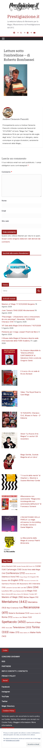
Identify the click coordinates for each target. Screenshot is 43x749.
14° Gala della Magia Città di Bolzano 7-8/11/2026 (21, 326)
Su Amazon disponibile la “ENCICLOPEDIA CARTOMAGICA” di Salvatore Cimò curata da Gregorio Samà (30, 355)
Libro (33, 587)
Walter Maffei (25, 632)
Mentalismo (14, 602)
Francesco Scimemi (31, 580)
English (17, 580)
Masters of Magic (12, 597)
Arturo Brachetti (9, 566)
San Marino (17, 617)
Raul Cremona (15, 608)
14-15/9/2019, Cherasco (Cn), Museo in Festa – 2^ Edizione (30, 415)
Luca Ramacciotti (20, 591)
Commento (7, 172)
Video (14, 632)
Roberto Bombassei (19, 613)
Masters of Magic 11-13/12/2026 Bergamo (18, 304)
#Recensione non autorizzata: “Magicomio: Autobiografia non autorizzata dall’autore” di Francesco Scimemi (30, 501)
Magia (32, 591)
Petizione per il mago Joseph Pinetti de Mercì (20, 332)
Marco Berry (18, 594)
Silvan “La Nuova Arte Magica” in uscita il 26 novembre (29, 436)
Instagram (6, 692)
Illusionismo (26, 584)
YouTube (5, 696)
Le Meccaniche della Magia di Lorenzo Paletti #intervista (30, 540)
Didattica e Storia (10, 577)
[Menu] (3, 38)
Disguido (34, 577)
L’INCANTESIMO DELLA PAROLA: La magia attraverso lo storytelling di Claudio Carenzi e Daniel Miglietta (30, 522)
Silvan (27, 617)
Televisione (22, 627)
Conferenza (15, 573)
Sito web (5, 221)
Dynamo (6, 580)
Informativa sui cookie (12, 740)
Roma (7, 617)
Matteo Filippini (30, 597)
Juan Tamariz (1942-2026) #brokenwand (18, 310)
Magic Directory (8, 706)
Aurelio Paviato (23, 566)
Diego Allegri (25, 577)
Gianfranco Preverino (11, 584)
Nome (4, 201)
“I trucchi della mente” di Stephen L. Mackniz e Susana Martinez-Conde (30, 478)
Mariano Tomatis (30, 594)
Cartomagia (13, 569)
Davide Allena (30, 573)
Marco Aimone (7, 594)
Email (4, 211)
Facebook (6, 687)
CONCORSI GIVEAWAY (11, 657)
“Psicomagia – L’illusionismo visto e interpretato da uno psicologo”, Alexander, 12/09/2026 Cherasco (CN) (21, 319)
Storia (9, 627)
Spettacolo (14, 622)
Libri (23, 587)
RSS (3, 661)
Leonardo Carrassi (13, 587)
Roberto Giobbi (35, 613)
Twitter (5, 701)
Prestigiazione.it (23, 16)
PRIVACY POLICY (9, 676)
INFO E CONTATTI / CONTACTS (15, 671)
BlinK (32, 566)
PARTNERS (6, 666)
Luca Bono (7, 591)
